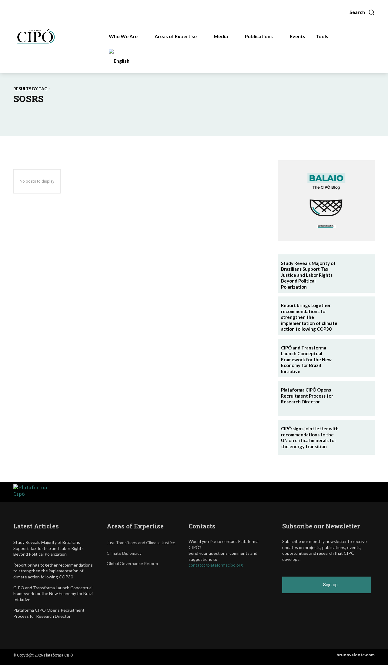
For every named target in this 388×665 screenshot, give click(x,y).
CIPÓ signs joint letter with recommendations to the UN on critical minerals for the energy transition (310, 437)
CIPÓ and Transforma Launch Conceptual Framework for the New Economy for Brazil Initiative (306, 359)
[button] (362, 12)
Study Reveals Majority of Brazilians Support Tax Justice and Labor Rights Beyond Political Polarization (308, 274)
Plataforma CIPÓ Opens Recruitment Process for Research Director (307, 395)
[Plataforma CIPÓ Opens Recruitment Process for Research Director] (357, 398)
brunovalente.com (355, 655)
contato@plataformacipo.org (216, 564)
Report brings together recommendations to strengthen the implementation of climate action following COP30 (309, 317)
